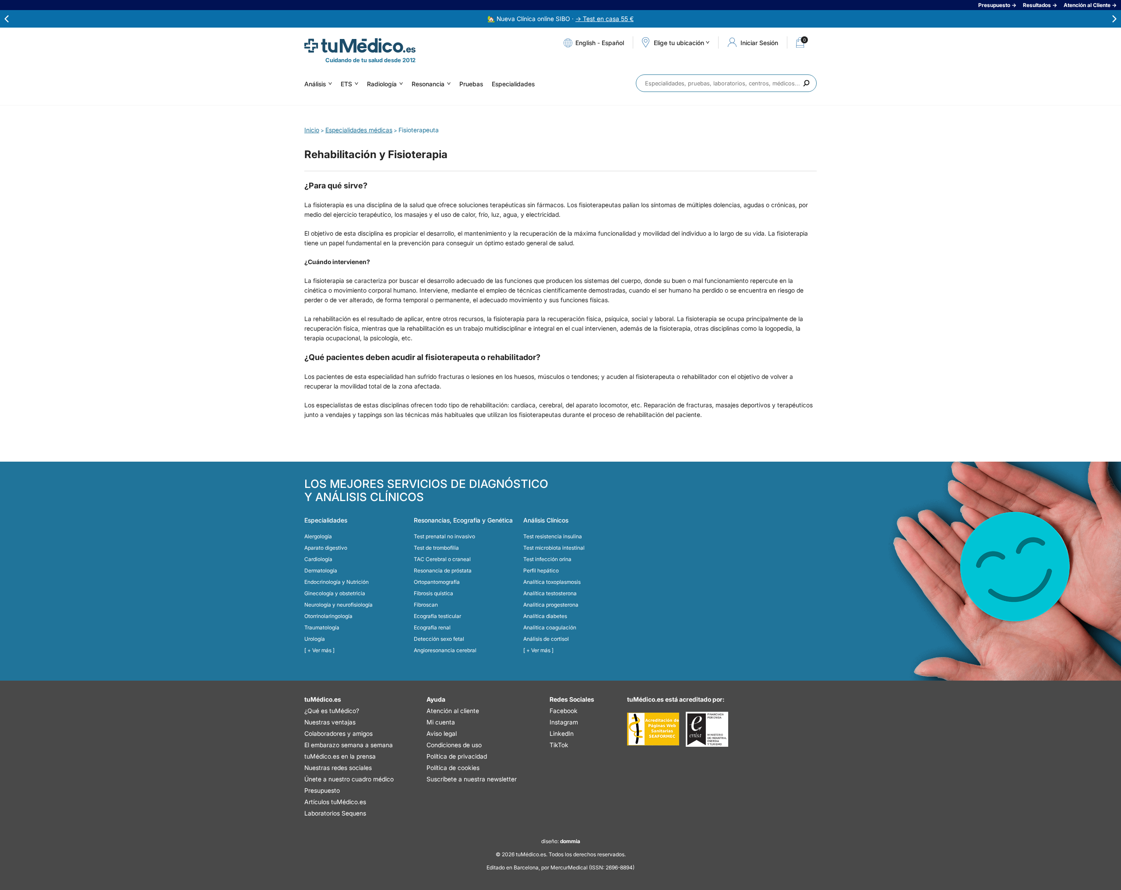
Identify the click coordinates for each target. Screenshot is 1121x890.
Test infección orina (547, 559)
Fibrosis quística (433, 593)
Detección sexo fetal (439, 639)
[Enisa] (707, 729)
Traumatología (321, 627)
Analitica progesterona (550, 604)
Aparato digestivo (325, 547)
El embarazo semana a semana (348, 745)
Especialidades (513, 84)
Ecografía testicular (437, 616)
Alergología (318, 536)
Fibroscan (426, 604)
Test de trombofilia (436, 547)
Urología (314, 639)
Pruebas (471, 84)
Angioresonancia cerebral (445, 650)
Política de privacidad (457, 756)
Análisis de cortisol (546, 639)
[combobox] (726, 83)
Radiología (382, 84)
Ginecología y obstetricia (334, 593)
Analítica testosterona (550, 593)
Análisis (315, 84)
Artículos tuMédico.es (335, 801)
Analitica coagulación (549, 627)
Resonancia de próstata (443, 570)
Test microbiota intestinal (554, 547)
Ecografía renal (432, 627)
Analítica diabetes (545, 616)
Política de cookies (453, 767)
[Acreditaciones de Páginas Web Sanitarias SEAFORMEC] (653, 729)
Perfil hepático (541, 570)
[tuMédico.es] (360, 45)
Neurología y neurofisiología (338, 604)
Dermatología (320, 570)
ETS (346, 84)
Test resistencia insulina (552, 536)
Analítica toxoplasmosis (552, 582)
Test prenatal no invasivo (444, 536)
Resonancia (428, 84)
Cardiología (318, 559)
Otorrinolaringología (328, 616)
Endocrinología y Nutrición (336, 582)
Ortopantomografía (437, 582)
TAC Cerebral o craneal (442, 559)
